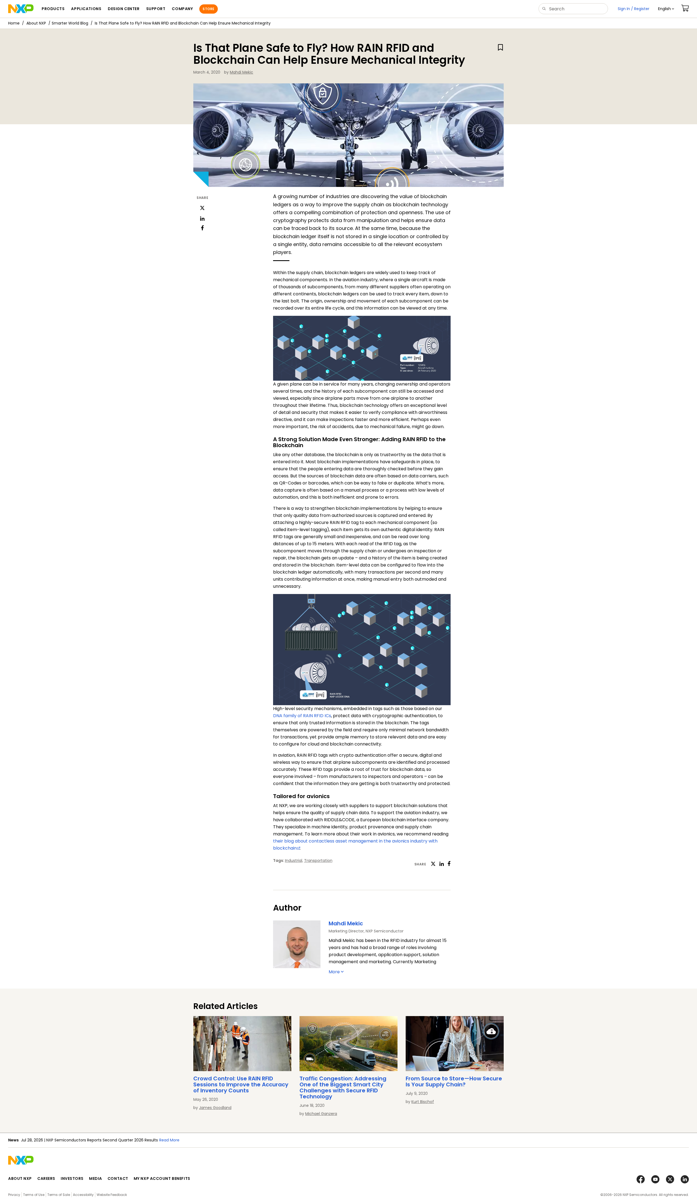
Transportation (318, 860)
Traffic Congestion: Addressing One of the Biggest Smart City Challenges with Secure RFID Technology (342, 1087)
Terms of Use (33, 1194)
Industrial (293, 860)
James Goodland (215, 1107)
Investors (72, 1178)
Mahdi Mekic (241, 72)
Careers (46, 1178)
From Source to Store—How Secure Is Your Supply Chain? (454, 1081)
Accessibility (83, 1194)
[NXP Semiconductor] (20, 8)
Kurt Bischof (422, 1101)
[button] (666, 8)
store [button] (208, 9)
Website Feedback (112, 1194)
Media (95, 1178)
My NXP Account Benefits (162, 1178)
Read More (244, 1140)
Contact (118, 1178)
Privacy (14, 1194)
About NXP (36, 23)
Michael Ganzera (321, 1113)
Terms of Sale (58, 1194)
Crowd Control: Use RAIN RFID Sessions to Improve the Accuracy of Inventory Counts (240, 1084)
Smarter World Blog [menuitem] (70, 23)
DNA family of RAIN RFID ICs (302, 716)
